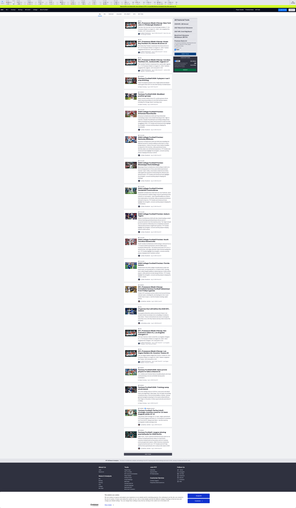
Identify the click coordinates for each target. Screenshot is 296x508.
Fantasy (111, 14)
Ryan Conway (143, 87)
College (119, 14)
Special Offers (153, 471)
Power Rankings (128, 479)
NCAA (2, 3)
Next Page (148, 454)
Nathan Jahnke (146, 301)
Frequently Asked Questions (157, 482)
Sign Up (185, 69)
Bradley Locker (146, 323)
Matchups (126, 481)
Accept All (198, 495)
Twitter (181, 470)
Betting (140, 14)
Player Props (127, 470)
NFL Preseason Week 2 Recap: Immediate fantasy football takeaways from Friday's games (154, 289)
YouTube (181, 473)
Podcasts (181, 479)
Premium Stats (128, 477)
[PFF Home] (2, 9)
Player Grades (127, 475)
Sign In (292, 9)
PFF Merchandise (154, 473)
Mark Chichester (146, 33)
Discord (181, 477)
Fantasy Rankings (128, 485)
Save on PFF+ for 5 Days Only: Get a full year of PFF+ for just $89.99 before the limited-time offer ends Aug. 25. (148, 6)
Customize (198, 501)
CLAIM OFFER (282, 9)
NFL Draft (127, 14)
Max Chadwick (146, 129)
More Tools (185, 54)
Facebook (181, 475)
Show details (108, 505)
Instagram (181, 471)
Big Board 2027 (128, 487)
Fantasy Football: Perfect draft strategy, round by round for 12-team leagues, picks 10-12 (153, 412)
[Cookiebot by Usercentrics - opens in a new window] (94, 505)
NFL (2, 1)
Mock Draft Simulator (129, 489)
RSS (180, 481)
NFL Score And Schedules (130, 473)
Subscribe (152, 470)
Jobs (100, 470)
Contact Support (154, 480)
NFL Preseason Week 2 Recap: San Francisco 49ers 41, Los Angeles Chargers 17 (152, 332)
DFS (134, 14)
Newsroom (101, 471)
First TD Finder (128, 471)
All (100, 14)
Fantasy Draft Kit (128, 483)
